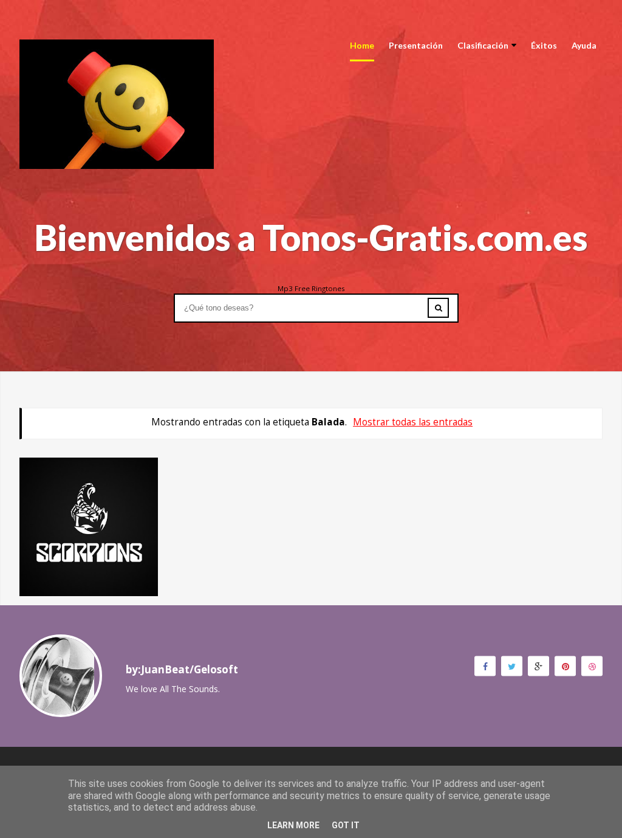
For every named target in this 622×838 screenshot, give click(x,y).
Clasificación (482, 45)
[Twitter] (511, 666)
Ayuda (584, 45)
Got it (346, 825)
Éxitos (544, 45)
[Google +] (538, 666)
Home (362, 45)
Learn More (293, 825)
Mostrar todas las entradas (413, 422)
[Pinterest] (565, 666)
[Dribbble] (592, 666)
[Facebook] (485, 666)
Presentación (416, 45)
